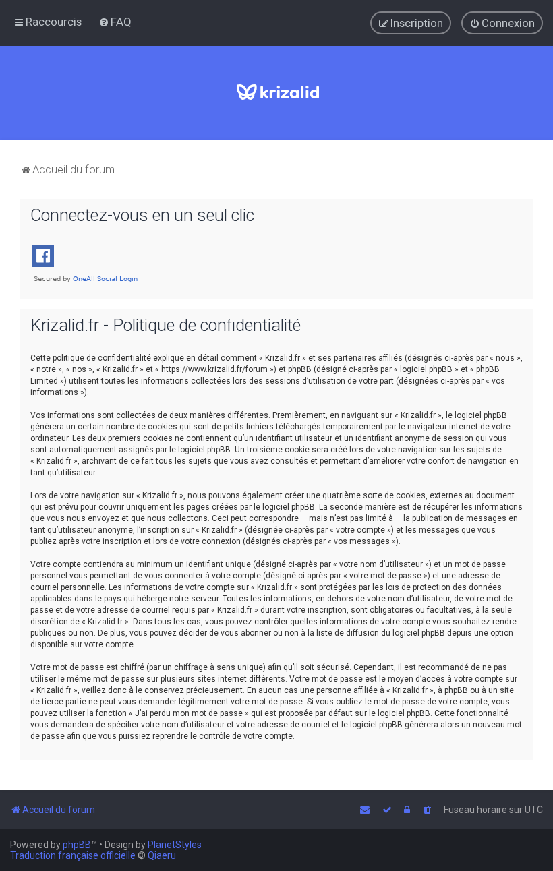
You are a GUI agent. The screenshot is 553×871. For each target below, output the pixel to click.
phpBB (77, 844)
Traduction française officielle (73, 855)
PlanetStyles (175, 844)
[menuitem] (115, 21)
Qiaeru (162, 855)
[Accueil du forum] (277, 93)
